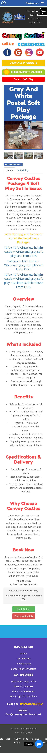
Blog (8, 738)
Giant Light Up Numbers (23, 696)
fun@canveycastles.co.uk (23, 714)
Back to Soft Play (23, 79)
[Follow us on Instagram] (29, 52)
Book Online (23, 609)
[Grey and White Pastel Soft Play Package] (23, 135)
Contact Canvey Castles (23, 668)
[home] (3, 3)
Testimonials (24, 658)
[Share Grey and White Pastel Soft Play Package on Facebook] (23, 164)
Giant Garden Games (23, 691)
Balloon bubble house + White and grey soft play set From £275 (23, 265)
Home (23, 653)
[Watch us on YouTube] (39, 52)
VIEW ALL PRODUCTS (23, 62)
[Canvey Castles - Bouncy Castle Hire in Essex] (23, 35)
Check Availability (23, 616)
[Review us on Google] (18, 52)
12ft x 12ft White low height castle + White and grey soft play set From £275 (23, 251)
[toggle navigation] (42, 3)
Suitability (23, 170)
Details (9, 170)
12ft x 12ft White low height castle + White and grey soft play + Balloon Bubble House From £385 (23, 280)
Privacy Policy (23, 663)
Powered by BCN (23, 732)
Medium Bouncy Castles (23, 681)
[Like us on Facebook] (7, 52)
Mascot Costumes (23, 686)
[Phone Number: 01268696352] (31, 44)
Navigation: (32, 3)
